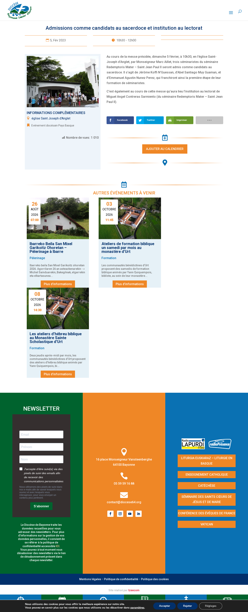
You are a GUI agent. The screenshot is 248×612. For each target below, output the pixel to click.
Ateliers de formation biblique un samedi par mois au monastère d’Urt (128, 247)
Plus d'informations (58, 284)
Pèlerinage (37, 258)
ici (57, 546)
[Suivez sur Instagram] (120, 514)
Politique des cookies (155, 579)
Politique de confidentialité (121, 579)
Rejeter (187, 606)
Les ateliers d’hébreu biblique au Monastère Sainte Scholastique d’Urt (56, 338)
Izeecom (134, 590)
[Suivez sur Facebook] (110, 514)
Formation (109, 258)
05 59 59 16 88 (124, 483)
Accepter (164, 606)
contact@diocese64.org (124, 502)
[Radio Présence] (220, 448)
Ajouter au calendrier (164, 149)
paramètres (137, 607)
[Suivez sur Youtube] (130, 514)
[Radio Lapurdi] (195, 448)
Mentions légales (90, 579)
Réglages (210, 606)
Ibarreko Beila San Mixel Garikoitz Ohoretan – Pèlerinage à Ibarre (51, 247)
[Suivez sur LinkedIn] (138, 514)
